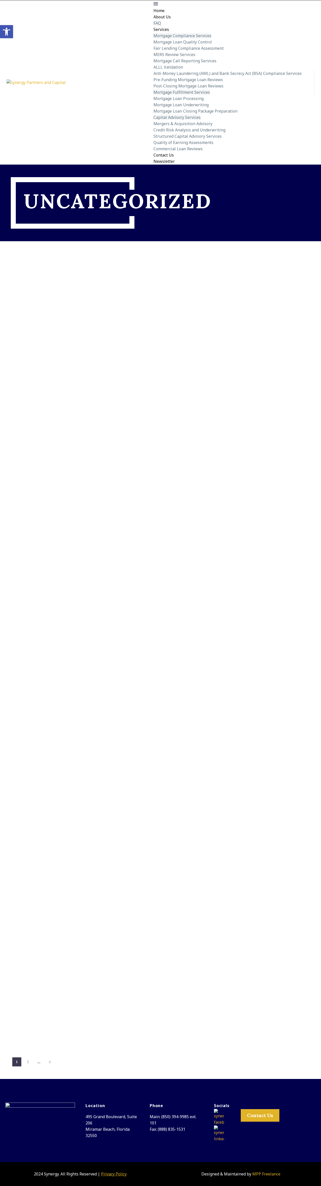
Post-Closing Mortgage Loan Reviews (188, 86)
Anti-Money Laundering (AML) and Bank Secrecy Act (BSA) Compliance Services (227, 73)
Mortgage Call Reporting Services (184, 61)
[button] (6, 31)
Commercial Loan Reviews (178, 149)
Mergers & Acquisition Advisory (182, 123)
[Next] (60, 1061)
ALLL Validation (168, 67)
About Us (162, 17)
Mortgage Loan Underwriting (181, 105)
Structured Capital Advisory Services (187, 136)
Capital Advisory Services (177, 117)
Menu (155, 4)
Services (161, 29)
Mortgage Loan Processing (178, 98)
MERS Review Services (174, 54)
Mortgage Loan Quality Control (182, 42)
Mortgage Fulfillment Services (181, 92)
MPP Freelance (266, 1174)
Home (159, 10)
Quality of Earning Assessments (183, 142)
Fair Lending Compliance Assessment (188, 48)
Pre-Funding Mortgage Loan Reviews (188, 79)
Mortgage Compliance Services (182, 35)
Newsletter (164, 161)
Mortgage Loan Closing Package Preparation (195, 111)
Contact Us (163, 155)
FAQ (157, 23)
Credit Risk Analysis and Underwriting (189, 130)
